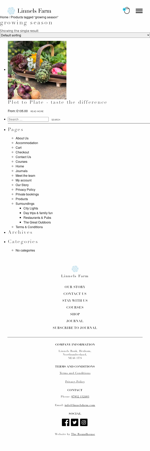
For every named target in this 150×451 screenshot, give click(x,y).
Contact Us (23, 157)
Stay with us (75, 300)
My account (23, 180)
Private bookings (27, 194)
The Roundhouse (83, 434)
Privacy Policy (25, 189)
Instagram (84, 423)
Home (4, 17)
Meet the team (25, 175)
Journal (75, 321)
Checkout (22, 152)
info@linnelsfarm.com (80, 405)
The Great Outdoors (37, 222)
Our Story (22, 185)
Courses (21, 161)
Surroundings (25, 203)
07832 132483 (80, 396)
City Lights (30, 208)
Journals (22, 171)
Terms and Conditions (75, 373)
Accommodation (27, 143)
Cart (18, 147)
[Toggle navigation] (139, 10)
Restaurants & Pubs (37, 217)
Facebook (66, 423)
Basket (127, 10)
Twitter (75, 423)
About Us (22, 138)
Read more (37, 111)
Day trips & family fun (38, 213)
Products (22, 199)
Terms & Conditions (29, 227)
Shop (75, 314)
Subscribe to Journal (75, 328)
